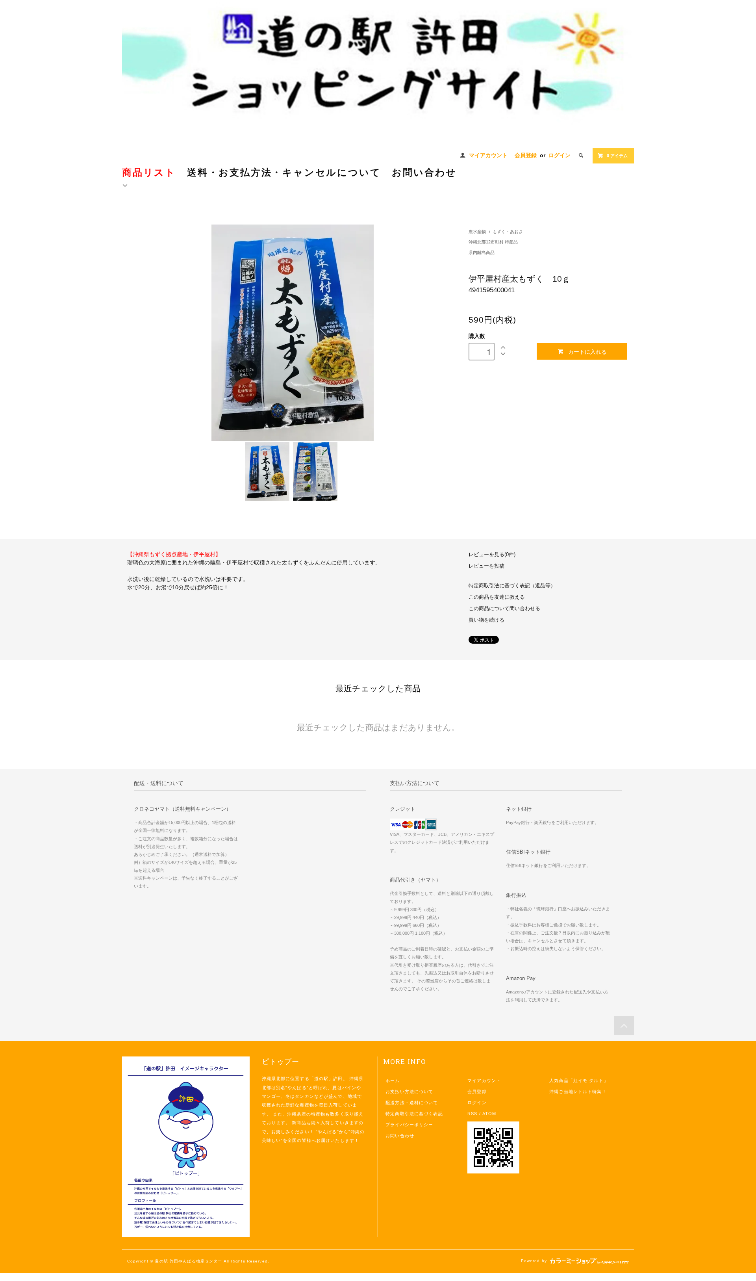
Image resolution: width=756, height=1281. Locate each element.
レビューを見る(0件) (492, 554)
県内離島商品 (482, 252)
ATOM (489, 1113)
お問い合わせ (399, 1135)
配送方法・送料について (411, 1102)
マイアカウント (488, 155)
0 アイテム (617, 155)
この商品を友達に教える (497, 597)
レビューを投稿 (486, 566)
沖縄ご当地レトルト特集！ (577, 1091)
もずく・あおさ (508, 231)
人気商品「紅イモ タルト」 (578, 1080)
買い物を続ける (486, 620)
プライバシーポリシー (409, 1124)
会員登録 (526, 155)
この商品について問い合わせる (504, 608)
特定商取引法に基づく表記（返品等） (512, 586)
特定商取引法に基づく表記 (414, 1113)
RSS (472, 1113)
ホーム (392, 1080)
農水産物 (477, 231)
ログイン (559, 155)
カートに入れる (587, 351)
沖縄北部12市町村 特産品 (493, 241)
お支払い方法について (409, 1091)
